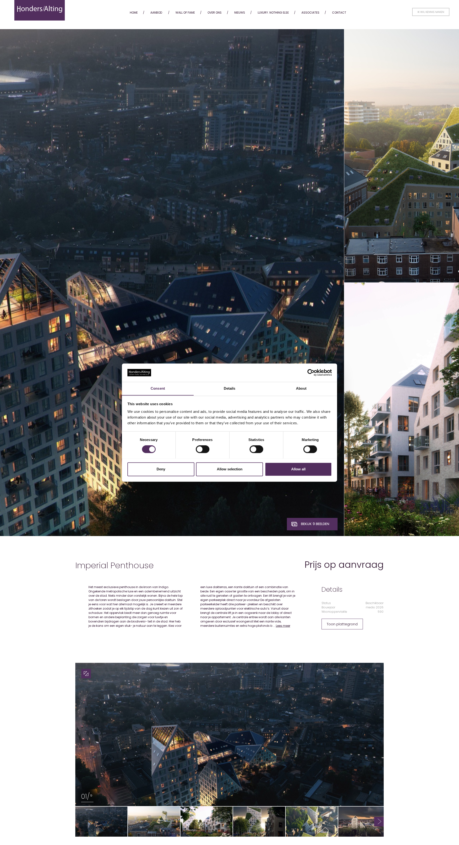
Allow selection (229, 469)
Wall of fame (185, 13)
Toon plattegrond (342, 624)
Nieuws (239, 13)
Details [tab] (229, 388)
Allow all (298, 469)
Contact (339, 13)
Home (134, 13)
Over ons (215, 13)
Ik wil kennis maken (430, 12)
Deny (161, 469)
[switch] (202, 449)
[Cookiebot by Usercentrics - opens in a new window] (311, 372)
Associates (310, 13)
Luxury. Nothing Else (273, 13)
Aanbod (156, 13)
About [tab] (301, 388)
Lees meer (283, 626)
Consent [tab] (158, 388)
